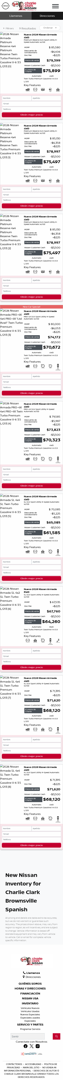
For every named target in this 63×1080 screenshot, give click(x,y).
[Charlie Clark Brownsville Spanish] (19, 5)
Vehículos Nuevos (30, 1008)
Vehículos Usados (30, 1011)
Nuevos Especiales (30, 1014)
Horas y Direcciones (30, 988)
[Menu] (55, 7)
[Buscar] (56, 1036)
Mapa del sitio (31, 1067)
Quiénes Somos (30, 983)
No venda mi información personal (30, 1069)
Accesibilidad (33, 1064)
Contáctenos (14, 1064)
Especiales (30, 1020)
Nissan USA (30, 998)
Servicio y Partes (30, 1024)
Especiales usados (30, 1017)
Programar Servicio (30, 1029)
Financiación (30, 993)
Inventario (30, 1003)
